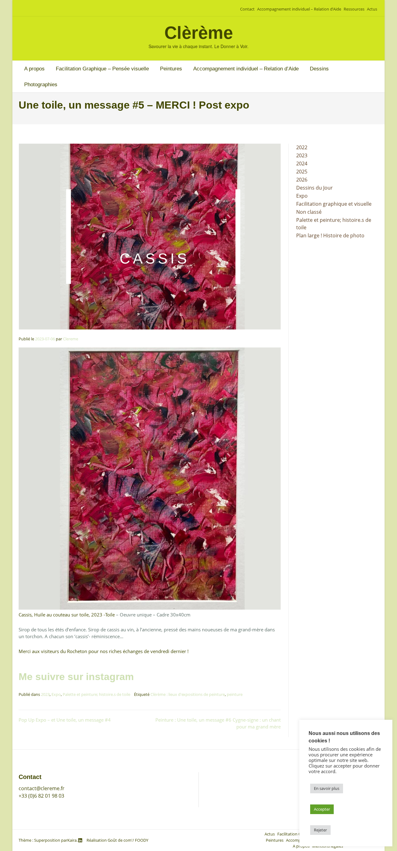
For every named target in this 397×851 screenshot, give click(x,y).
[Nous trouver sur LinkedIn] (80, 840)
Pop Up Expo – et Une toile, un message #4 (65, 720)
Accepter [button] (322, 809)
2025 (301, 171)
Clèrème (198, 33)
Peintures (171, 69)
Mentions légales (224, 810)
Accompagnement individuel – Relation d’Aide (299, 9)
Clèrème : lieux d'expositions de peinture (187, 694)
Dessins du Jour (314, 187)
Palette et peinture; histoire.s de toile (96, 694)
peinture (235, 694)
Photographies (40, 84)
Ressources (354, 9)
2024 (301, 163)
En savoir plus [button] (326, 788)
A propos (34, 69)
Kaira (72, 840)
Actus (372, 9)
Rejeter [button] (320, 830)
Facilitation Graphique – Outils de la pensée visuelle (264, 776)
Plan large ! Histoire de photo (330, 235)
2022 (301, 147)
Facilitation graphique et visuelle (334, 203)
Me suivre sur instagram (76, 676)
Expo (56, 694)
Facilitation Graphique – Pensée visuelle (102, 69)
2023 (45, 694)
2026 (301, 179)
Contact (247, 9)
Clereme (70, 339)
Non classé (309, 211)
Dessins (319, 69)
